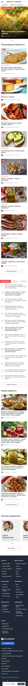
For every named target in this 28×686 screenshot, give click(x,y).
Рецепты (4, 4)
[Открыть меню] (2, 2)
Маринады (19, 568)
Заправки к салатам (21, 563)
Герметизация (4, 259)
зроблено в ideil (5, 681)
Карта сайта (5, 668)
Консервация (5, 581)
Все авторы (11, 548)
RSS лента (5, 673)
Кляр (17, 571)
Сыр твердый (19, 594)
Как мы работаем (6, 653)
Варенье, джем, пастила (6, 590)
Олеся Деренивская (8, 238)
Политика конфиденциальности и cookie (12, 651)
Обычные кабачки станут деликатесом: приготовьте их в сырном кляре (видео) (16, 357)
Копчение (18, 576)
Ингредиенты (19, 581)
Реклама (4, 658)
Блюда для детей (6, 576)
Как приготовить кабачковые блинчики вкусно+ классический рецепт (12, 69)
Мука (17, 584)
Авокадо (18, 589)
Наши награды (6, 661)
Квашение (5, 587)
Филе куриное (19, 592)
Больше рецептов (11, 271)
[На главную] (14, 2)
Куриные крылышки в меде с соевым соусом (11, 123)
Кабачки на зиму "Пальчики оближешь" (11, 207)
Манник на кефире (7, 97)
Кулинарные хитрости (5, 606)
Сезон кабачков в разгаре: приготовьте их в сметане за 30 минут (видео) (15, 370)
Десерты (4, 573)
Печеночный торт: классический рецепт (12, 151)
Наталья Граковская (8, 499)
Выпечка (3, 94)
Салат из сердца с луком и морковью (10, 179)
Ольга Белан (6, 210)
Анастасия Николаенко (9, 99)
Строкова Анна (7, 73)
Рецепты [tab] (15, 281)
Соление (4, 584)
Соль (17, 587)
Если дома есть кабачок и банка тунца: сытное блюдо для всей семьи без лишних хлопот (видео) (15, 315)
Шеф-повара (18, 602)
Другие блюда (4, 204)
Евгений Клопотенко (21, 609)
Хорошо (21, 684)
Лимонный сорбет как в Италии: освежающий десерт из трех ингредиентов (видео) (14, 329)
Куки (13, 684)
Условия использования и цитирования (12, 656)
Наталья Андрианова (8, 127)
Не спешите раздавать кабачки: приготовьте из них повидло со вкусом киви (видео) (12, 467)
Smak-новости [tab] (5, 281)
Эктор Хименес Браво (20, 606)
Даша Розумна (7, 36)
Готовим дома (6, 611)
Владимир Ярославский (19, 612)
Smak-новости (5, 602)
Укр (26, 1)
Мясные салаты (5, 176)
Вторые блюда (4, 148)
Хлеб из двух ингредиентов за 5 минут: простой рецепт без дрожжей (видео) (15, 336)
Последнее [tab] (23, 281)
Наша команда (6, 666)
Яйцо (17, 597)
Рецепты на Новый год (16, 4)
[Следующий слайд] (26, 5)
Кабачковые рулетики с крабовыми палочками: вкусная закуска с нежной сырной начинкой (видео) (15, 322)
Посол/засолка (6, 596)
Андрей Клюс (19, 615)
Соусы (17, 566)
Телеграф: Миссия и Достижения (10, 671)
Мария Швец (6, 417)
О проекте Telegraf (6, 648)
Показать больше (11, 384)
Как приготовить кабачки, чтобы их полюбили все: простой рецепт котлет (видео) (15, 377)
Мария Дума (5, 623)
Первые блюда (6, 563)
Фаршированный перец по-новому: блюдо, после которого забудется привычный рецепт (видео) (14, 364)
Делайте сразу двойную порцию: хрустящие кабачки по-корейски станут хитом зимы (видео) (13, 413)
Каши (17, 573)
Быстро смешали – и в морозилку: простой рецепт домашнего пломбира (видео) (15, 350)
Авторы (3, 620)
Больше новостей (11, 504)
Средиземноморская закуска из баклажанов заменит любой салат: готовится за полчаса (13, 495)
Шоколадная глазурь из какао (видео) (11, 234)
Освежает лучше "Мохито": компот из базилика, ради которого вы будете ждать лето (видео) (13, 440)
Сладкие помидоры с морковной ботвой (13, 262)
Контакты (4, 663)
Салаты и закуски (6, 8)
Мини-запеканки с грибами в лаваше (13, 32)
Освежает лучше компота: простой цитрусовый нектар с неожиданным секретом (15, 343)
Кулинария (5, 609)
